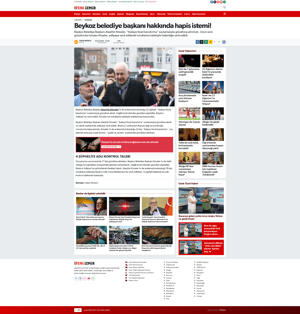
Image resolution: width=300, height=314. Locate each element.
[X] (80, 278)
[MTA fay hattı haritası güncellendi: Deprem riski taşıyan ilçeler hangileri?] (157, 235)
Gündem (96, 14)
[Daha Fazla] (210, 42)
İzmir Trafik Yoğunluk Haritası (139, 270)
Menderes (170, 291)
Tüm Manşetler (134, 275)
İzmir (104, 14)
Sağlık (112, 14)
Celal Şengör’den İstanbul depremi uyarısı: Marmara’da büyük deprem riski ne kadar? (155, 219)
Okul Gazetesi (198, 14)
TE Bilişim (222, 310)
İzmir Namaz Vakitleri (136, 267)
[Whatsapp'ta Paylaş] (206, 42)
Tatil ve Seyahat (174, 14)
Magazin (130, 14)
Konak (199, 288)
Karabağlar (201, 283)
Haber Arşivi (133, 280)
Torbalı (199, 296)
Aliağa (168, 270)
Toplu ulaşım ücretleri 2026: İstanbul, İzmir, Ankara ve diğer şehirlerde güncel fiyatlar (123, 248)
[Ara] (224, 7)
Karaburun (170, 286)
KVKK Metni (201, 267)
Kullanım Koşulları (172, 267)
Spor (152, 14)
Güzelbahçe (171, 283)
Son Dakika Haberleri (136, 278)
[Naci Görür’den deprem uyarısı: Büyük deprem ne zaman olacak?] (91, 206)
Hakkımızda (170, 265)
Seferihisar (201, 293)
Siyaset (120, 14)
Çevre (187, 14)
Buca (198, 275)
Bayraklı (169, 273)
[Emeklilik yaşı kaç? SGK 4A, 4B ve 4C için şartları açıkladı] (91, 235)
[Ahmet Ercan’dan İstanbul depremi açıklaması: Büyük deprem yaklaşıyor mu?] (124, 206)
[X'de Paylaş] (201, 42)
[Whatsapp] (93, 278)
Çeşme (169, 278)
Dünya (77, 14)
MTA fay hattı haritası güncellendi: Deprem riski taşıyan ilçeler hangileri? (157, 248)
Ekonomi (86, 14)
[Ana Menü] (225, 14)
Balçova (200, 270)
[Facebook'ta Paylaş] (197, 42)
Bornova (169, 275)
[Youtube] (89, 278)
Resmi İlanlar (142, 14)
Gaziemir (200, 280)
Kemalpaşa (170, 288)
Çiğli (198, 278)
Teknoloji (161, 14)
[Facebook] (76, 278)
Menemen (200, 291)
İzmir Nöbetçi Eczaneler (138, 262)
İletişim (199, 265)
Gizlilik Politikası (202, 262)
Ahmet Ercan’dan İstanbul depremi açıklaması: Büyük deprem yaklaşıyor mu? (124, 219)
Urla (167, 299)
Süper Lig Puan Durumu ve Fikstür (141, 273)
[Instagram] (84, 278)
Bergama (200, 273)
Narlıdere (169, 293)
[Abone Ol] (224, 42)
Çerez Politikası (172, 262)
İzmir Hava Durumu (136, 265)
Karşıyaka (200, 286)
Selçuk (168, 296)
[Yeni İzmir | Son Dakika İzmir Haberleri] (85, 7)
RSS (79, 310)
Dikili (168, 280)
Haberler (78, 20)
